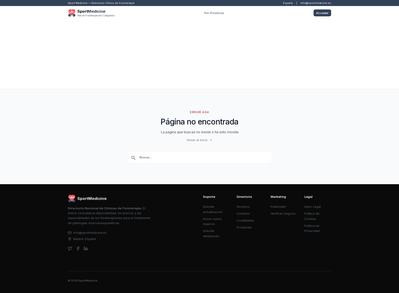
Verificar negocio (283, 213)
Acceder (322, 13)
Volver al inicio (197, 140)
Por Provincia (214, 13)
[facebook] (78, 248)
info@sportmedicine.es (315, 3)
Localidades (245, 220)
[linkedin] (86, 248)
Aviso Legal (312, 206)
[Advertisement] (199, 54)
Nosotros (243, 206)
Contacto (243, 213)
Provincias (244, 227)
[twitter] (70, 248)
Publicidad (278, 206)
